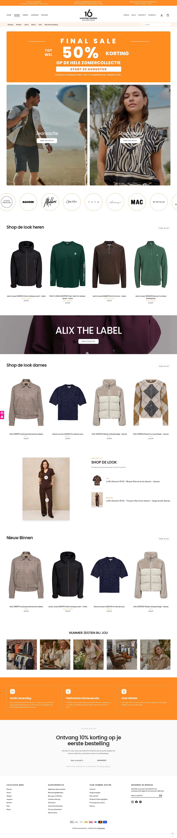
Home (9, 15)
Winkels (152, 15)
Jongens (35, 15)
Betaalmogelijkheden (55, 793)
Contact (142, 15)
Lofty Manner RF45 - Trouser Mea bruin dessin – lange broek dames (138, 500)
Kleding (10, 25)
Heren (25, 15)
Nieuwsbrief (94, 796)
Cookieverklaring (54, 799)
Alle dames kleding (51, 25)
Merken (19, 25)
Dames (17, 15)
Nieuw (126, 15)
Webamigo (101, 828)
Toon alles (164, 228)
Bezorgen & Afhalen (55, 796)
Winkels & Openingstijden (99, 799)
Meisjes (44, 15)
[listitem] (19, 202)
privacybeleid (105, 766)
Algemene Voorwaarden (56, 789)
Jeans (26, 25)
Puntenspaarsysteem (97, 803)
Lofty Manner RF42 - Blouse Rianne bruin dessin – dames (133, 481)
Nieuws (92, 806)
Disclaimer (52, 803)
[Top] (46, 477)
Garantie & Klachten (55, 806)
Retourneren (52, 813)
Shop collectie (88, 341)
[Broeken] (47, 500)
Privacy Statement (55, 809)
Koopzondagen (95, 793)
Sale (134, 15)
